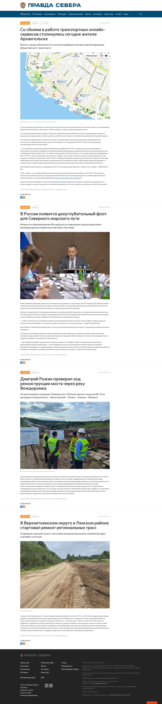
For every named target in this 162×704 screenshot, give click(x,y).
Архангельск (35, 23)
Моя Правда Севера (70, 669)
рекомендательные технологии (120, 695)
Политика (37, 14)
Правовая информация (28, 695)
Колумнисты (67, 666)
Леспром (61, 14)
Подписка (24, 687)
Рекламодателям (27, 677)
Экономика (49, 14)
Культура (108, 14)
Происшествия (75, 14)
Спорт (118, 14)
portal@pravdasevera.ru (100, 683)
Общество (25, 14)
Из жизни (97, 14)
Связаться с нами (26, 690)
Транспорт (45, 23)
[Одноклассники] (24, 197)
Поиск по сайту (25, 693)
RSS (42, 677)
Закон (88, 14)
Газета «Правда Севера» (29, 685)
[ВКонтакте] (21, 197)
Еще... (126, 14)
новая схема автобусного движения (68, 178)
